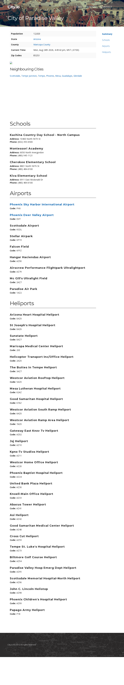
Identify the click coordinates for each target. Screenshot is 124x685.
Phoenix (50, 75)
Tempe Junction (29, 75)
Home (78, 7)
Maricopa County (41, 44)
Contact (106, 7)
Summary (107, 33)
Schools (106, 40)
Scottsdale (15, 75)
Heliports (106, 52)
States (91, 7)
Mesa (58, 75)
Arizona (37, 39)
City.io (14, 7)
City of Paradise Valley (36, 18)
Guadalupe (67, 75)
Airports (106, 46)
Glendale (77, 75)
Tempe (41, 75)
